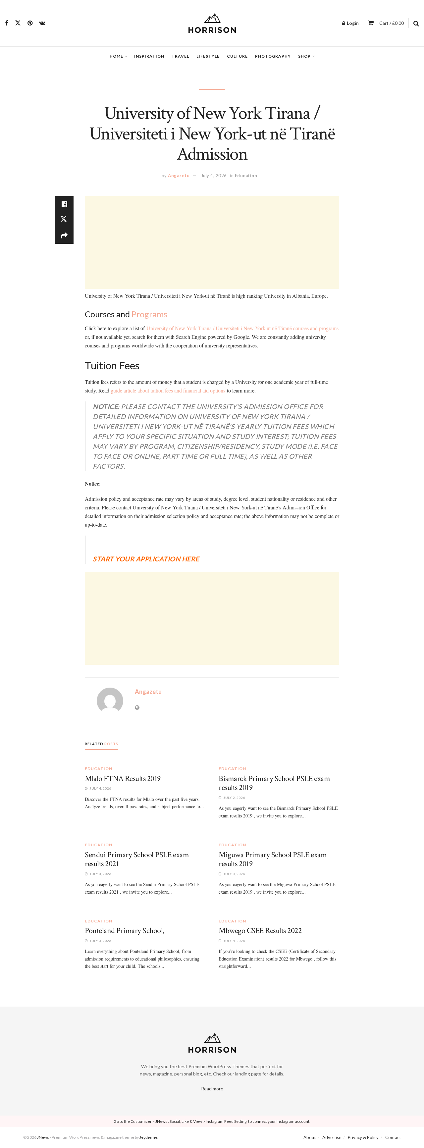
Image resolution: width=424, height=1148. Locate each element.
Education (246, 175)
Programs (149, 314)
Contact (393, 1137)
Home (116, 56)
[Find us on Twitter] (18, 23)
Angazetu (178, 175)
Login (352, 23)
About (309, 1137)
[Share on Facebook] (64, 204)
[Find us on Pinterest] (29, 23)
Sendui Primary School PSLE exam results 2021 (137, 859)
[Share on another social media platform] (64, 236)
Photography (273, 56)
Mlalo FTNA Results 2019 (123, 778)
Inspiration (149, 56)
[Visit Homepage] (212, 23)
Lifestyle (208, 56)
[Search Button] (416, 23)
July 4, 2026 (214, 175)
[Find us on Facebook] (6, 23)
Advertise (331, 1137)
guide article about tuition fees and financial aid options (168, 390)
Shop (304, 56)
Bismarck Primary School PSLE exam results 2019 (274, 783)
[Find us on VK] (42, 23)
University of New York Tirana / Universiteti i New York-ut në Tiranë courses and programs (242, 328)
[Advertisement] (212, 242)
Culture (237, 56)
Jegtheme (148, 1137)
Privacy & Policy (363, 1137)
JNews (43, 1137)
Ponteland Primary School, (125, 930)
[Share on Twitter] (64, 220)
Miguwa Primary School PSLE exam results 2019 (273, 859)
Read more (212, 1088)
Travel (180, 56)
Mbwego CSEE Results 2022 (260, 930)
